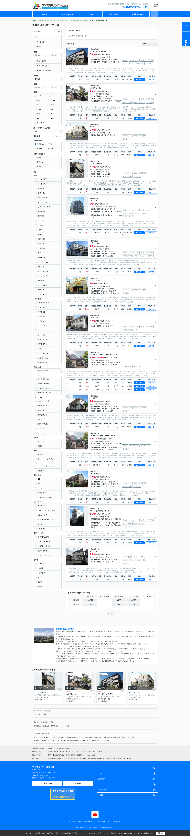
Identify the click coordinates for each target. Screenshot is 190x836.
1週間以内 (50, 148)
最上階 (40, 577)
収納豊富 (41, 471)
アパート (40, 37)
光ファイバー (42, 493)
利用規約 (89, 821)
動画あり (40, 162)
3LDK (53, 114)
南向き (40, 582)
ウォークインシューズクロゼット (46, 466)
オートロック (42, 506)
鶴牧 (96, 125)
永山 (96, 471)
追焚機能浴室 (42, 405)
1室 (133, 604)
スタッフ (100, 773)
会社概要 (114, 14)
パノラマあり (41, 167)
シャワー (41, 429)
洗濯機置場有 (42, 362)
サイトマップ (117, 821)
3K (52, 109)
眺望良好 (41, 244)
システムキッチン (44, 388)
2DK (52, 105)
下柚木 (62, 752)
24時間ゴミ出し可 (44, 546)
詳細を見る (139, 79)
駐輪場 (40, 349)
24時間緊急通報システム (46, 519)
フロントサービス (44, 541)
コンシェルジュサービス (46, 555)
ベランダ (41, 321)
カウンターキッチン (45, 393)
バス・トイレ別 (43, 401)
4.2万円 (90, 600)
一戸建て (40, 46)
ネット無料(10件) (110, 737)
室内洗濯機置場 (43, 302)
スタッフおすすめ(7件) (64, 740)
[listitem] (48, 688)
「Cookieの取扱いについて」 (132, 833)
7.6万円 (133, 600)
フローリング (42, 307)
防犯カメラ (42, 529)
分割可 (40, 230)
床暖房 (40, 446)
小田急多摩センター (108, 215)
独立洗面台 (42, 433)
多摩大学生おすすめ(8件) (125, 737)
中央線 (92, 755)
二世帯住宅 (42, 248)
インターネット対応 (45, 497)
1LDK (53, 100)
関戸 (96, 278)
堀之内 (78, 752)
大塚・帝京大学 (111, 525)
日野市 (84, 36)
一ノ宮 (97, 86)
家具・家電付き (43, 358)
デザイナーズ (42, 202)
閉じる (160, 833)
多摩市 (78, 36)
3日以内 (39, 148)
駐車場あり (42, 563)
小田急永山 (105, 62)
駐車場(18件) (70, 737)
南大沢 (66, 758)
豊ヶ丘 (68, 752)
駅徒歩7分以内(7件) (102, 740)
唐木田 (103, 135)
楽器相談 (41, 188)
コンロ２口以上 (43, 379)
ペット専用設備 (43, 184)
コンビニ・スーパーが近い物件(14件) (89, 737)
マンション (41, 42)
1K (52, 96)
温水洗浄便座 (42, 415)
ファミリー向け (43, 294)
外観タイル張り (43, 371)
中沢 (96, 198)
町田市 (69, 748)
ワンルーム (41, 96)
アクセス (91, 14)
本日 (50, 144)
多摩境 (95, 758)
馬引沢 (97, 49)
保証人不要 (42, 211)
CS (39, 479)
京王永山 (104, 59)
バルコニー (42, 326)
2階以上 (40, 568)
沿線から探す (67, 14)
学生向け (41, 280)
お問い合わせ (138, 14)
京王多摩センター (107, 101)
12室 (90, 604)
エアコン (41, 441)
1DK (38, 100)
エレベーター (42, 339)
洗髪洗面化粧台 (43, 424)
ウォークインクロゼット (46, 459)
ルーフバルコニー (44, 330)
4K (38, 118)
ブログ (99, 784)
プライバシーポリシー (102, 821)
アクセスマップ (102, 790)
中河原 (99, 174)
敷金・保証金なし (43, 61)
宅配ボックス (42, 515)
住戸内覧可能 (42, 551)
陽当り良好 (42, 193)
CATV (40, 488)
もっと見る (132, 72)
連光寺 (97, 352)
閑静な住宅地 (42, 197)
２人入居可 (42, 221)
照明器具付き (42, 344)
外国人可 (41, 267)
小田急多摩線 (95, 62)
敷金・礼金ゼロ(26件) (41, 737)
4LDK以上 (40, 123)
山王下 (97, 508)
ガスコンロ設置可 (44, 271)
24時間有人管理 (43, 537)
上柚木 (56, 752)
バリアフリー (42, 225)
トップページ (101, 768)
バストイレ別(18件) (57, 737)
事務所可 (41, 216)
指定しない (41, 144)
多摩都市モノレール (97, 523)
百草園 (99, 98)
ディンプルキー (43, 524)
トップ (44, 14)
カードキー (42, 257)
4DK (52, 118)
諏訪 (96, 241)
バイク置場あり (43, 353)
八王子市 (71, 36)
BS (39, 483)
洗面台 (40, 419)
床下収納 (41, 454)
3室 (119, 604)
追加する (151, 79)
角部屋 (40, 587)
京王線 (93, 96)
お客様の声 (101, 779)
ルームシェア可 (43, 276)
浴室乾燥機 (42, 410)
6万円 (119, 600)
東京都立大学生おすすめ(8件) (44, 740)
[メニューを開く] (154, 14)
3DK (38, 114)
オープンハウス (43, 262)
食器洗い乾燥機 (43, 383)
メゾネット (42, 316)
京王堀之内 (74, 758)
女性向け (41, 290)
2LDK (39, 109)
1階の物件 (41, 573)
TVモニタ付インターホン (46, 510)
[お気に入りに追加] (60, 689)
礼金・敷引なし (42, 66)
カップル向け (42, 285)
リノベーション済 (44, 207)
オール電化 (42, 335)
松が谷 (108, 523)
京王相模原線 (95, 59)
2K (38, 105)
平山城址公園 (104, 758)
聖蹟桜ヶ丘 (100, 96)
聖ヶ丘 (97, 549)
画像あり (40, 157)
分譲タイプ (42, 234)
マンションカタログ (76, 821)
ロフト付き (42, 312)
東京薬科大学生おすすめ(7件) (83, 740)
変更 (58, 31)
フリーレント (42, 253)
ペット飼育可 (42, 179)
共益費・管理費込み (44, 70)
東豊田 (100, 752)
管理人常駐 (42, 239)
